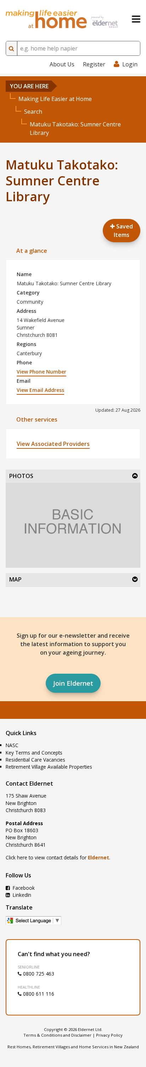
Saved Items (123, 230)
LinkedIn (21, 895)
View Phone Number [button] (41, 371)
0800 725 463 (38, 973)
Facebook (23, 887)
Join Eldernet (73, 683)
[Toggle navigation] (136, 19)
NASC (12, 745)
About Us (62, 64)
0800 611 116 (38, 993)
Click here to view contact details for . (58, 857)
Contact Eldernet (29, 783)
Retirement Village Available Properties (49, 766)
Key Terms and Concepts (34, 752)
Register (94, 64)
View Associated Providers (53, 444)
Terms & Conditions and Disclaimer (57, 1035)
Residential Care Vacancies (35, 759)
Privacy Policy (109, 1035)
